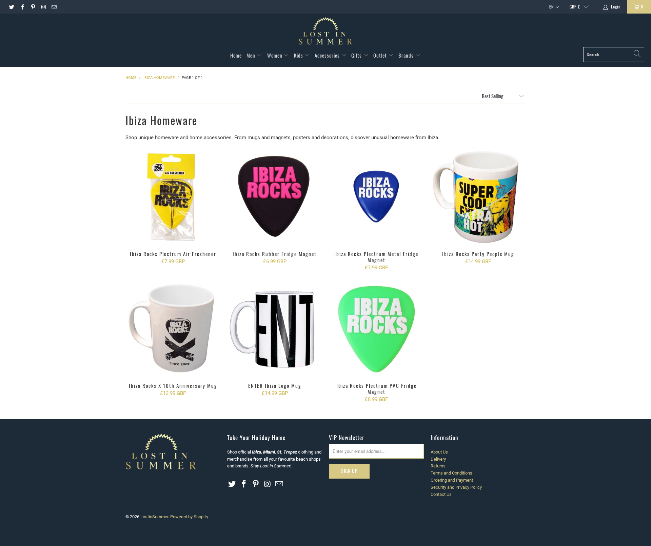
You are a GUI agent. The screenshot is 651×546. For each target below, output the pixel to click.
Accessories (328, 55)
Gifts (357, 55)
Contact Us (441, 494)
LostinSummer (154, 516)
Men (251, 55)
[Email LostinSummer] (54, 6)
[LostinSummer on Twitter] (11, 6)
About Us (439, 452)
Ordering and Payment (452, 480)
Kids (299, 55)
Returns (438, 465)
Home (236, 55)
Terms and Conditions (451, 473)
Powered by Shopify (189, 516)
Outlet (380, 55)
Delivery (438, 459)
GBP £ (575, 6)
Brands (406, 55)
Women (275, 55)
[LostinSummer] (325, 32)
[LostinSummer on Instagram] (43, 6)
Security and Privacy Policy (456, 487)
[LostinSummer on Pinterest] (33, 6)
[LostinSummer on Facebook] (22, 6)
